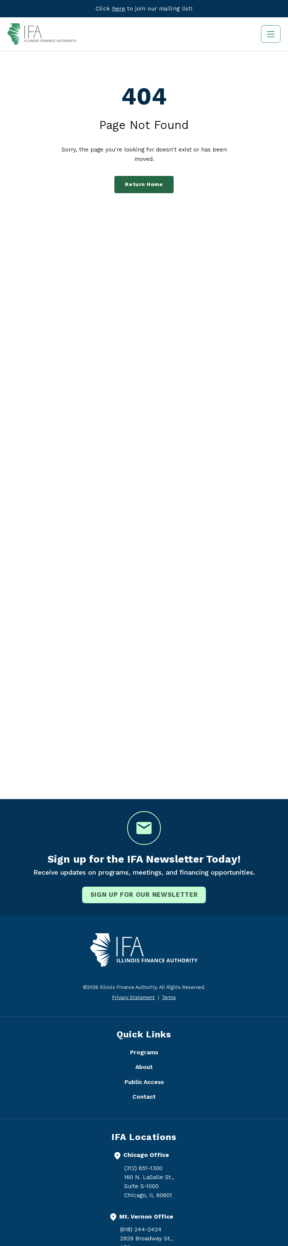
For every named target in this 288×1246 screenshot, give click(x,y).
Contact (144, 1096)
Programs (144, 1052)
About (144, 1066)
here (118, 8)
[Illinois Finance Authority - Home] (42, 34)
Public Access (144, 1082)
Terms (169, 997)
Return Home (144, 184)
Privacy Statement (133, 997)
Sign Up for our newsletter (144, 894)
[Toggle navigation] (270, 34)
